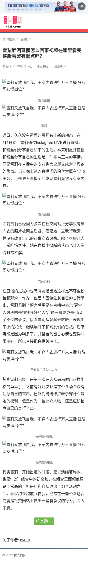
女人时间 (20, 555)
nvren (25, 540)
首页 (24, 39)
